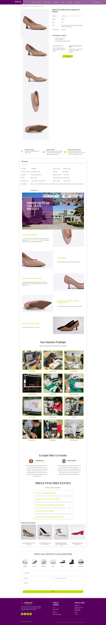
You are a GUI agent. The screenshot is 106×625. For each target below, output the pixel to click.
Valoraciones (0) (34, 108)
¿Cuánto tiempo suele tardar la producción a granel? (49, 435)
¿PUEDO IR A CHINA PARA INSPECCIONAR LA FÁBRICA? (47, 417)
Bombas (24, 6)
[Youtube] (28, 532)
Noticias (62, 2)
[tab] (24, 108)
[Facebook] (30, 532)
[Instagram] (25, 532)
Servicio (55, 2)
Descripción (24, 108)
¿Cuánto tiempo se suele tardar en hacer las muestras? (50, 423)
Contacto (70, 2)
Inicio (33, 2)
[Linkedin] (22, 532)
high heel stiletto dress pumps (34, 158)
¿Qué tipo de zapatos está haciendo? (44, 429)
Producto (38, 2)
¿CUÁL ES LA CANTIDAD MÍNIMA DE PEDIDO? (45, 411)
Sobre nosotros (47, 2)
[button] (53, 411)
